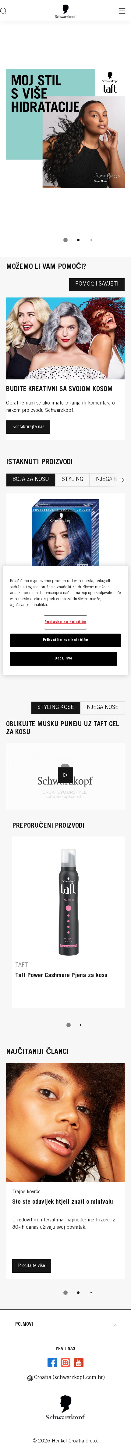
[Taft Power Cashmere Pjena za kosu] (68, 925)
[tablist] (65, 240)
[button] (65, 1324)
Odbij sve (64, 659)
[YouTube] (78, 1363)
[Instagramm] (65, 1363)
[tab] (65, 240)
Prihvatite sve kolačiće (65, 640)
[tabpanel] (65, 878)
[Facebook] (52, 1363)
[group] (65, 139)
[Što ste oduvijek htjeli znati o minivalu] (65, 1172)
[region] (65, 620)
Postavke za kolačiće (65, 622)
